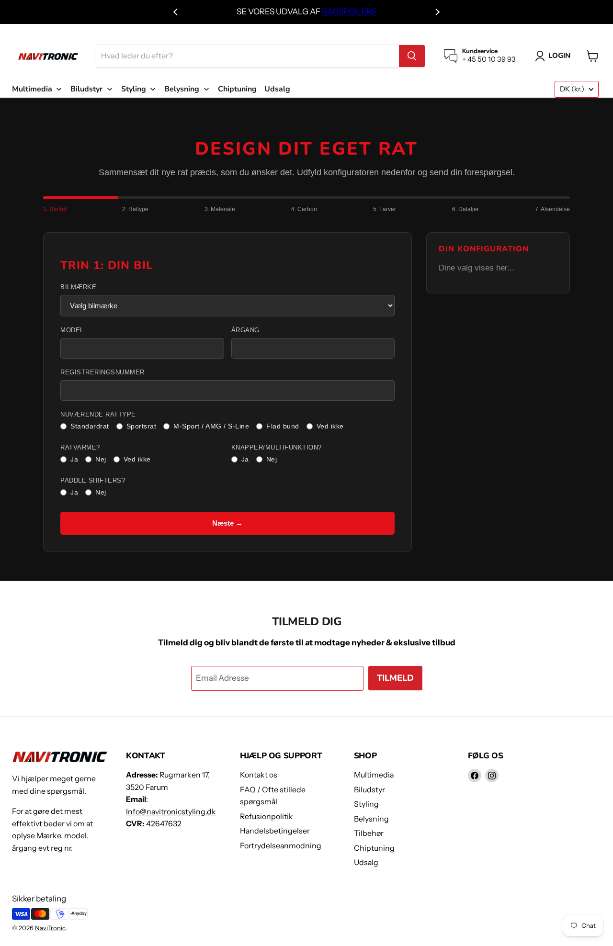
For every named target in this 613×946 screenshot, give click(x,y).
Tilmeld (395, 678)
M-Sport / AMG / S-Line (211, 426)
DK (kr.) (572, 89)
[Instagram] (492, 775)
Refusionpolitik (266, 816)
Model (72, 330)
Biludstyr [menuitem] (86, 89)
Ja (74, 459)
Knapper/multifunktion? (276, 447)
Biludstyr (369, 789)
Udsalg (366, 862)
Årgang (245, 330)
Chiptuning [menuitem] (237, 89)
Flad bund (282, 426)
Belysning (371, 818)
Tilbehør (369, 833)
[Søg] (412, 56)
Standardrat (89, 426)
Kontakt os (258, 774)
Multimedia (374, 774)
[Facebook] (474, 775)
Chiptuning (374, 848)
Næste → (227, 523)
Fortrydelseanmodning (280, 845)
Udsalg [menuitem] (277, 89)
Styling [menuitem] (133, 89)
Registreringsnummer (102, 372)
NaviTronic (50, 928)
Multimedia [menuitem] (32, 89)
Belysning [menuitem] (181, 89)
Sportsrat (141, 426)
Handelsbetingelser (275, 830)
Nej (100, 459)
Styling (366, 804)
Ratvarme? (80, 447)
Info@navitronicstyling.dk (171, 811)
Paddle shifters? (92, 480)
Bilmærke (78, 287)
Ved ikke (330, 426)
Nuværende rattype (98, 414)
